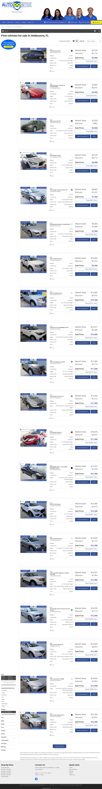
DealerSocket (57, 784)
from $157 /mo (91, 338)
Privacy (53, 788)
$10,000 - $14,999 (6, 769)
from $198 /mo (91, 583)
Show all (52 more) (59, 749)
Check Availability (82, 66)
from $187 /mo (91, 477)
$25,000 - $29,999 (6, 774)
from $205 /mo (91, 725)
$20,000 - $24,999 (6, 773)
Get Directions (39, 769)
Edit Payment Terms (8, 682)
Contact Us (72, 774)
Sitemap (58, 788)
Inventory (10, 22)
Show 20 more (59, 746)
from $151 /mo (91, 303)
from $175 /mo (91, 372)
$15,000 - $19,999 (6, 771)
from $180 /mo (91, 406)
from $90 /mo (91, 131)
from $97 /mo (91, 200)
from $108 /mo (91, 234)
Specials (17, 22)
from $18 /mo (91, 61)
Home (3, 22)
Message (97, 22)
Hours (49, 773)
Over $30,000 (4, 776)
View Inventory (73, 769)
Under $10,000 (5, 767)
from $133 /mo (91, 269)
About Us (31, 22)
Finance (24, 22)
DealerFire (47, 784)
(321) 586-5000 (42, 773)
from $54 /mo (91, 95)
